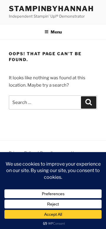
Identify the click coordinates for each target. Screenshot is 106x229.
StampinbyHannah (51, 8)
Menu (56, 31)
